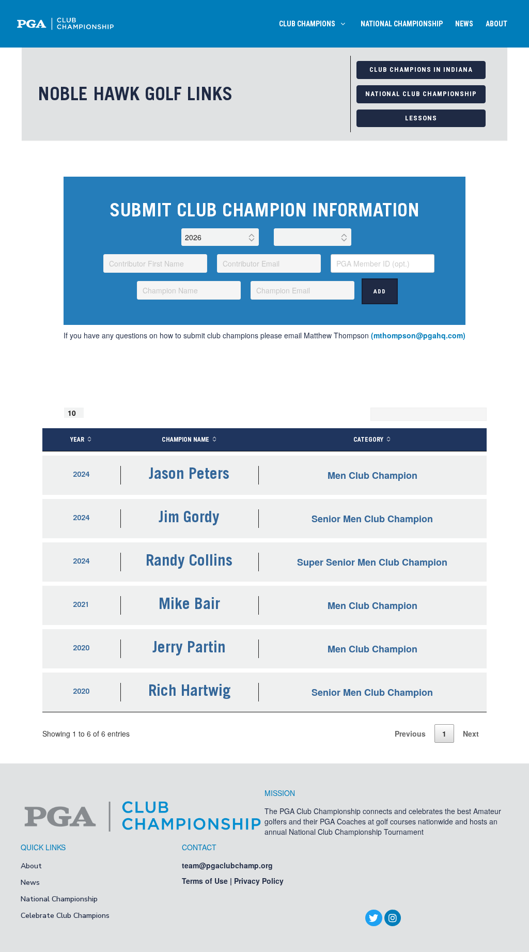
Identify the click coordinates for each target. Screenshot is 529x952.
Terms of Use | (208, 881)
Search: (353, 414)
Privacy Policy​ (259, 881)
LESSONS (421, 118)
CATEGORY (368, 439)
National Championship (59, 899)
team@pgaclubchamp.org (227, 865)
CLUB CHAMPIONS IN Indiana (421, 69)
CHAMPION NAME (185, 439)
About (31, 866)
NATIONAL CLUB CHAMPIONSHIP (421, 94)
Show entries (76, 413)
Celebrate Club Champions (65, 915)
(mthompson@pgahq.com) (418, 335)
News (30, 882)
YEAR (77, 439)
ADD (380, 291)
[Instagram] (392, 918)
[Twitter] (373, 918)
